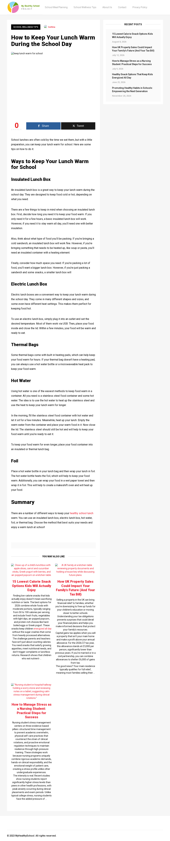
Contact (122, 7)
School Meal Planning (56, 7)
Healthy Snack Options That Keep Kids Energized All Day (132, 76)
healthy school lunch (81, 513)
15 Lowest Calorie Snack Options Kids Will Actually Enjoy (132, 35)
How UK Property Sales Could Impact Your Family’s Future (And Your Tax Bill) (133, 49)
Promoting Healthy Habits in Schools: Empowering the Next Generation (132, 90)
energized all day (42, 628)
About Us (107, 7)
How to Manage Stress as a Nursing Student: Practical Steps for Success (132, 63)
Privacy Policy (139, 7)
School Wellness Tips (85, 7)
